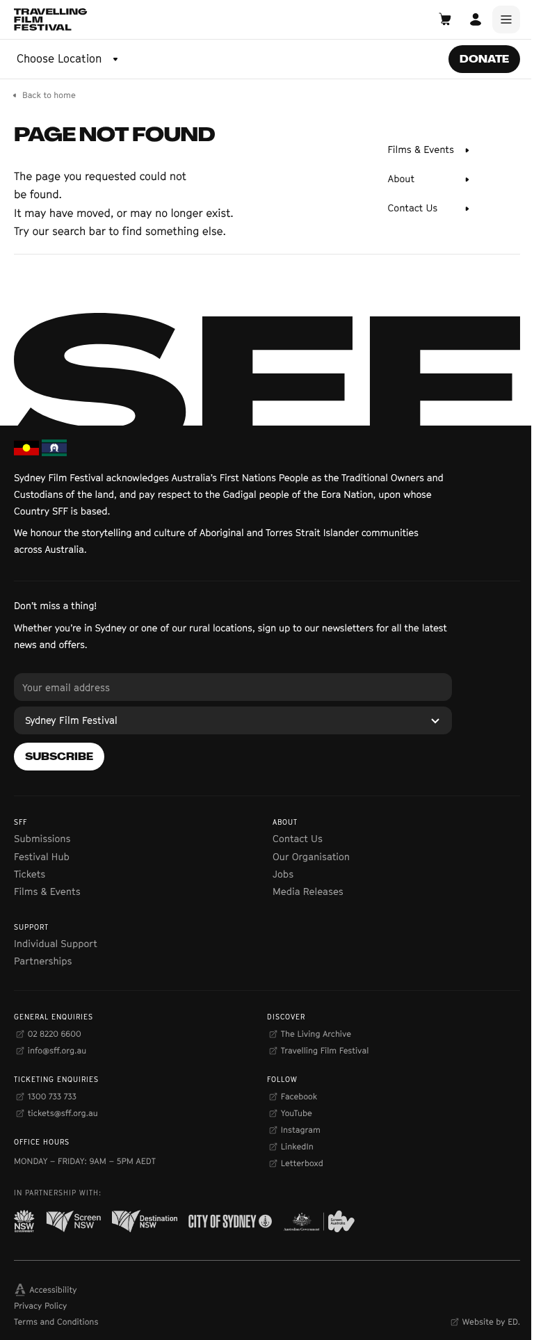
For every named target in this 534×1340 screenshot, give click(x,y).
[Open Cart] (445, 19)
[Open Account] (476, 19)
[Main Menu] (506, 19)
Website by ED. (491, 1321)
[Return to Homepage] (51, 19)
